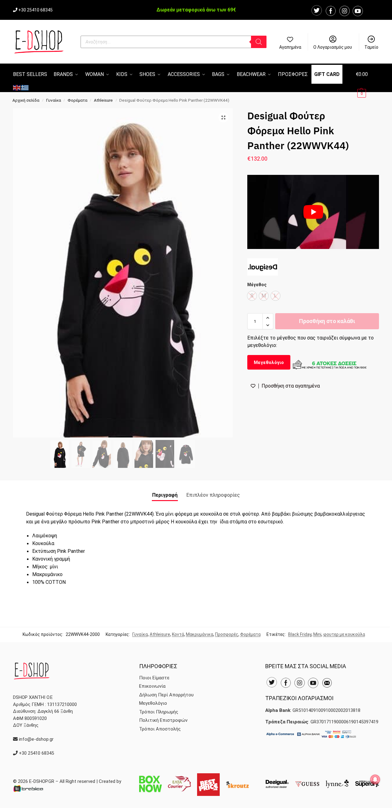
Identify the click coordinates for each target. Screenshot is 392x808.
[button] (367, 83)
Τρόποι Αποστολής (160, 729)
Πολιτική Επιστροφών (163, 720)
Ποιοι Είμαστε (154, 678)
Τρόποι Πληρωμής (158, 712)
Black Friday (299, 634)
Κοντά (178, 634)
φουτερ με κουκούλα (344, 634)
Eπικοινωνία (152, 686)
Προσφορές (226, 634)
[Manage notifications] (375, 779)
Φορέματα (77, 100)
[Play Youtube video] (313, 212)
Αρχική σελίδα (25, 100)
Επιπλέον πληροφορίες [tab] (213, 495)
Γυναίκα (53, 100)
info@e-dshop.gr (36, 739)
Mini (317, 634)
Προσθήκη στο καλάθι (327, 321)
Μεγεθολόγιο (269, 362)
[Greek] (25, 87)
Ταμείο (371, 47)
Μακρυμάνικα (199, 634)
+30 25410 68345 (35, 9)
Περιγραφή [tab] (165, 495)
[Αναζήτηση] (258, 42)
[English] (17, 87)
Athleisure (103, 100)
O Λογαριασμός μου (332, 47)
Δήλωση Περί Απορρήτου (166, 695)
